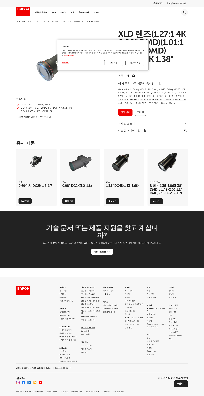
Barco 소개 (84, 12)
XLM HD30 (169, 103)
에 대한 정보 (173, 305)
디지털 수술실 (108, 287)
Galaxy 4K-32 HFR (142, 92)
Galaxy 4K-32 (125, 92)
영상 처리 (84, 342)
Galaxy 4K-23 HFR (176, 89)
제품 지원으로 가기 (102, 252)
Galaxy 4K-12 (125, 89)
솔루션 (127, 287)
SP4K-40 (134, 99)
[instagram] (18, 382)
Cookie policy (69, 55)
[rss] (34, 382)
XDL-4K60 (180, 99)
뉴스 (54, 12)
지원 (73, 12)
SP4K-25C (169, 96)
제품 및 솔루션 (41, 12)
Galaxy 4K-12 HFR (142, 89)
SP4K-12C (182, 92)
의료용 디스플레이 (88, 287)
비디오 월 (63, 348)
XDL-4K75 (123, 103)
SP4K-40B (145, 99)
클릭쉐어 (62, 287)
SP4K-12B (170, 92)
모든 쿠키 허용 (135, 63)
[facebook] (23, 382)
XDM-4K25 (135, 103)
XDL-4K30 (168, 99)
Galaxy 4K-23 (158, 89)
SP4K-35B (123, 99)
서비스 (105, 302)
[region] (103, 55)
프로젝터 (62, 309)
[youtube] (40, 382)
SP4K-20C (158, 96)
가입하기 (181, 383)
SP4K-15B (123, 96)
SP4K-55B (157, 99)
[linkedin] (29, 382)
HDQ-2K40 (158, 92)
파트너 (96, 12)
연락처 (63, 12)
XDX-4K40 (147, 103)
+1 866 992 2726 (61, 368)
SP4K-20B (146, 96)
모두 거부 (113, 63)
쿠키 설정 (65, 63)
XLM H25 (158, 103)
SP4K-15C (134, 96)
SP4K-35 (180, 96)
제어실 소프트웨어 (88, 328)
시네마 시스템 (64, 327)
